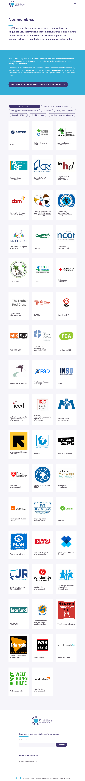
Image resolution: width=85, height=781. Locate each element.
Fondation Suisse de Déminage (42, 382)
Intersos (37, 453)
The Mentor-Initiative (66, 624)
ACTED (12, 144)
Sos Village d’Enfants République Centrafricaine (66, 587)
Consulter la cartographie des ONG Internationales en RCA (38, 84)
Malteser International (15, 486)
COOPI (36, 281)
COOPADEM (14, 281)
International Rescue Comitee (18, 452)
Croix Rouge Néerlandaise (15, 314)
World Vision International (39, 690)
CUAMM (37, 315)
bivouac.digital (65, 778)
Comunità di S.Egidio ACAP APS (18, 247)
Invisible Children (65, 453)
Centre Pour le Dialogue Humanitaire (63, 178)
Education (47, 111)
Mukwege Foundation (62, 486)
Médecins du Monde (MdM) (42, 486)
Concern (37, 248)
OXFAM (61, 520)
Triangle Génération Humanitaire (18, 656)
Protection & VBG (18, 115)
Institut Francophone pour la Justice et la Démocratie (42, 417)
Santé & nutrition (38, 115)
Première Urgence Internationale (41, 553)
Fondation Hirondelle (18, 383)
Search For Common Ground (66, 553)
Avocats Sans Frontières (15, 179)
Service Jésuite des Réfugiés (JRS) (17, 588)
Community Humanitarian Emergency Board (65, 213)
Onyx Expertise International (40, 519)
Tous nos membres (24, 106)
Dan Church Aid (64, 315)
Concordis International (63, 247)
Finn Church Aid (64, 350)
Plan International (17, 554)
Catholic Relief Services (40, 179)
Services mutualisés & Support (62, 115)
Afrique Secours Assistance (64, 143)
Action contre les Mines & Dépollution (57, 106)
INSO (60, 383)
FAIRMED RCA (15, 350)
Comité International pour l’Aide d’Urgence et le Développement (42, 213)
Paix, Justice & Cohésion (65, 111)
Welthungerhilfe (16, 691)
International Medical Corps (63, 419)
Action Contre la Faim (40, 143)
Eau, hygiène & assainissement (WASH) (24, 111)
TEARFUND (14, 624)
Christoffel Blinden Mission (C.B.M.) (17, 214)
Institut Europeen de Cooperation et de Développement (18, 418)
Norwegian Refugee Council (18, 519)
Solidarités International (39, 588)
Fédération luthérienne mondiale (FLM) (40, 348)
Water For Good (64, 657)
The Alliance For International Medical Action (40, 622)
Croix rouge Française (62, 280)
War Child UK (39, 657)
